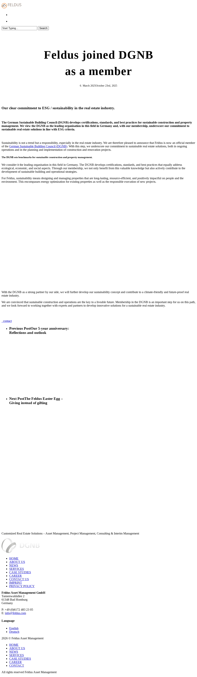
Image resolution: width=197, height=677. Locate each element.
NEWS (13, 565)
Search (43, 28)
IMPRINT (15, 582)
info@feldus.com (15, 613)
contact (7, 321)
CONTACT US (19, 579)
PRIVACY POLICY (22, 586)
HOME (13, 558)
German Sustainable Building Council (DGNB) (38, 146)
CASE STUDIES (20, 572)
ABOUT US (17, 562)
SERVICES (16, 568)
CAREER (15, 575)
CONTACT (16, 665)
